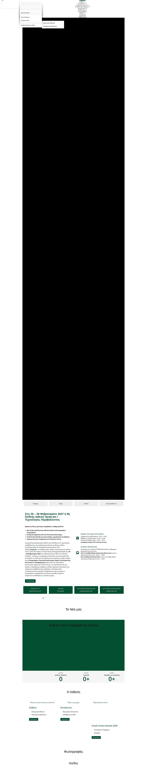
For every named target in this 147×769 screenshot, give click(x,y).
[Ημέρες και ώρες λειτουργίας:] (77, 537)
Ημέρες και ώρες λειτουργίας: (92, 534)
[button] (61, 590)
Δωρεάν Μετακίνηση (89, 547)
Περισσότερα (30, 581)
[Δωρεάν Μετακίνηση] (77, 552)
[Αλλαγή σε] (82, 17)
